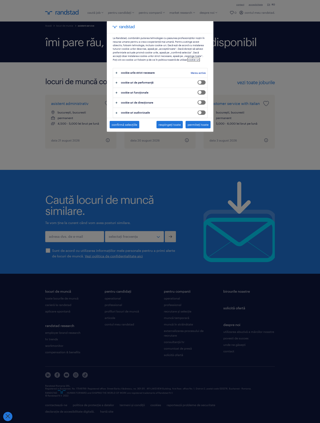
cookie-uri (193, 59)
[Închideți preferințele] (7, 416)
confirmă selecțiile (124, 124)
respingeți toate (170, 124)
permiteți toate (198, 124)
